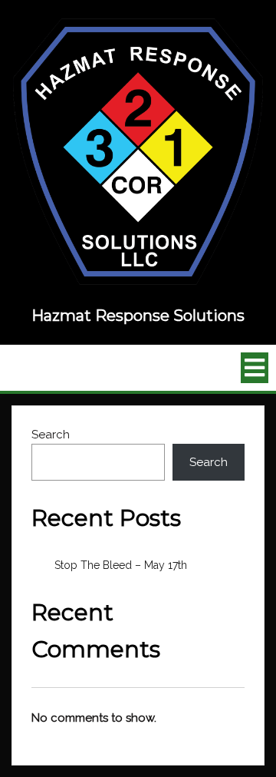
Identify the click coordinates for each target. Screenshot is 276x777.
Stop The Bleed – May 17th (120, 565)
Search (50, 434)
